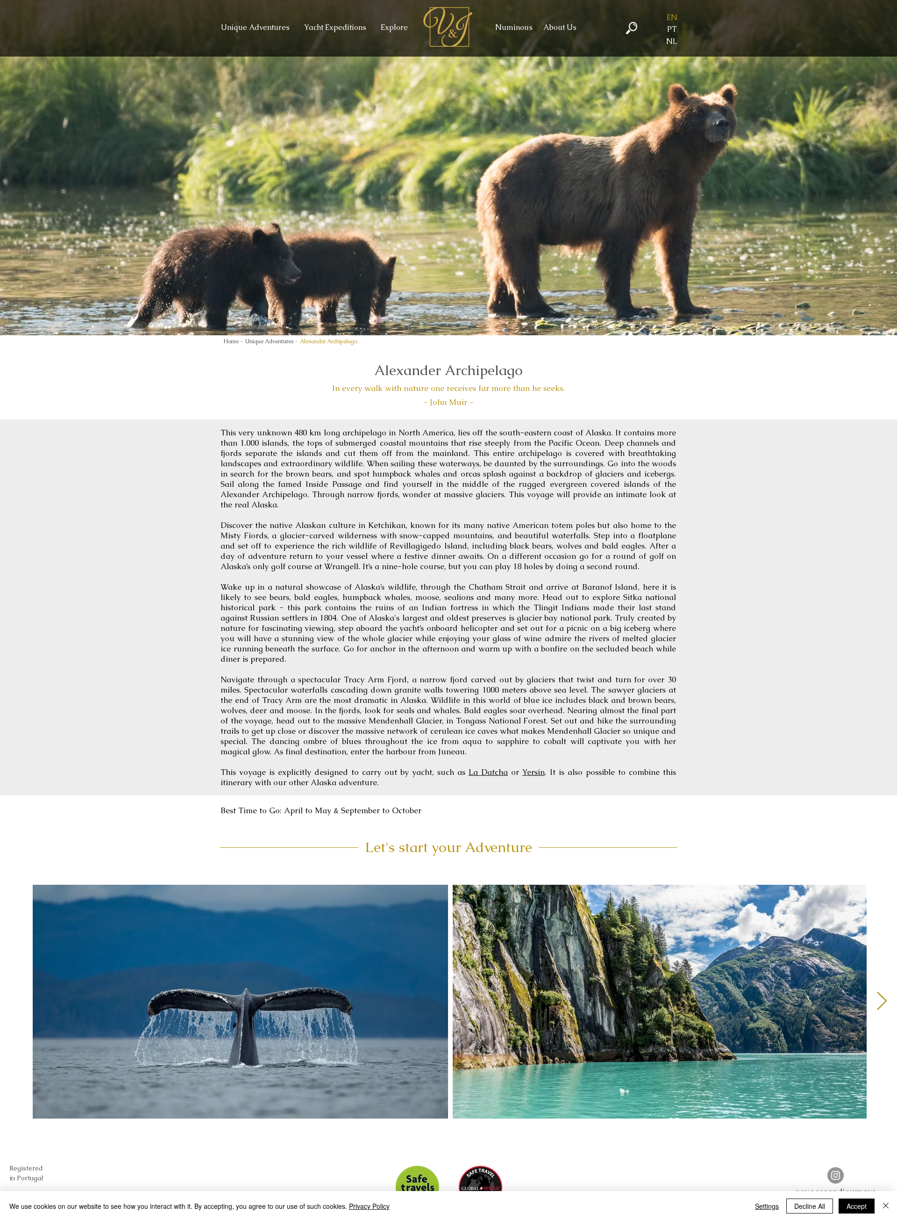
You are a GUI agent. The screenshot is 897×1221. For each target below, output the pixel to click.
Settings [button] (767, 1206)
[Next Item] (882, 1001)
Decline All (809, 1206)
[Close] (885, 1206)
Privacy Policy (369, 1206)
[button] (671, 17)
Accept (857, 1206)
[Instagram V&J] (835, 1175)
